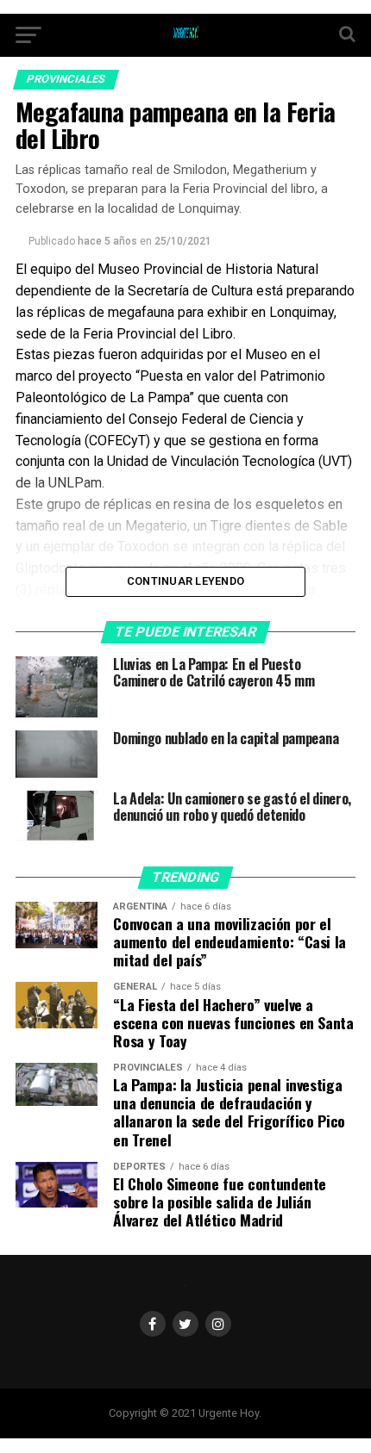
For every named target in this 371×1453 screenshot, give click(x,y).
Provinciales (66, 78)
